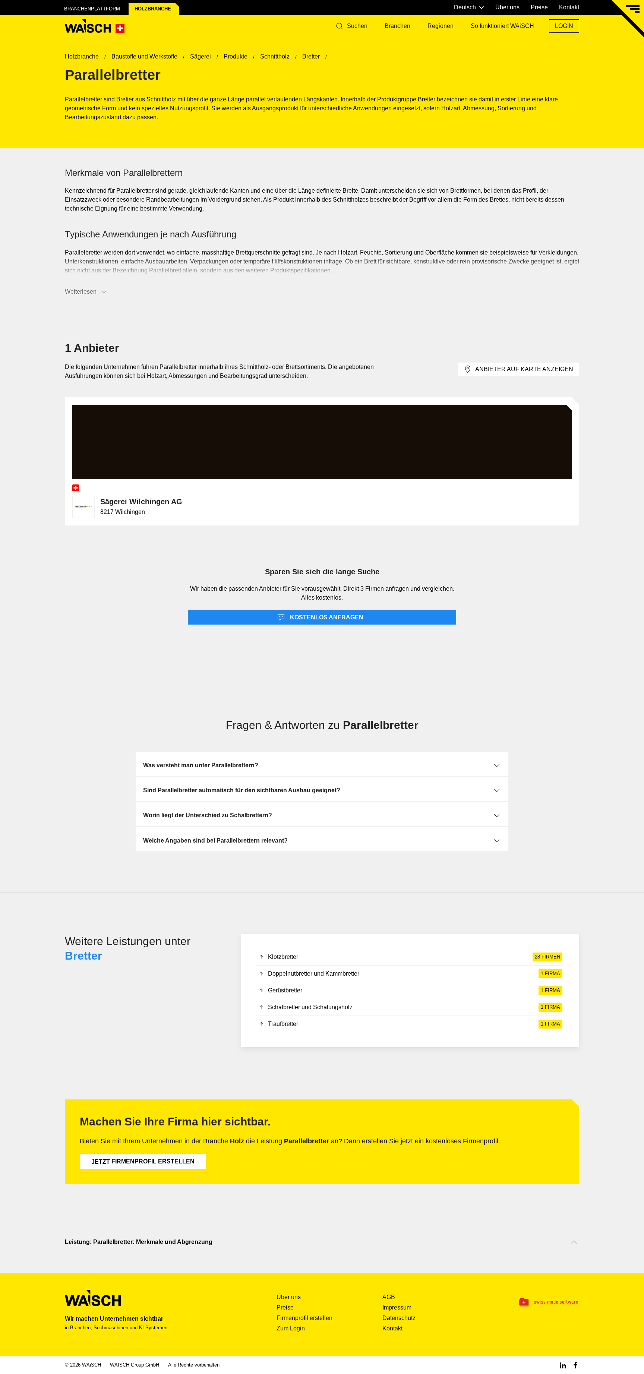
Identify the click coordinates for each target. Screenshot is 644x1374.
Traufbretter (414, 1024)
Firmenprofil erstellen (143, 1161)
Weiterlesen (81, 291)
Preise (539, 7)
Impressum (396, 1307)
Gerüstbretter (414, 990)
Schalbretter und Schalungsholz (414, 1007)
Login (564, 26)
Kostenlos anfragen (325, 617)
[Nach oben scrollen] (574, 1242)
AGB (388, 1297)
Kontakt (569, 7)
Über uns (507, 7)
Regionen (440, 26)
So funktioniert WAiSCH (502, 26)
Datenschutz (399, 1318)
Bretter (83, 956)
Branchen (397, 26)
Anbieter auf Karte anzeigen (524, 369)
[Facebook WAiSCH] (575, 1365)
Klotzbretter (414, 957)
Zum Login (291, 1328)
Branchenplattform (92, 9)
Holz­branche (153, 9)
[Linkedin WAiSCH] (562, 1365)
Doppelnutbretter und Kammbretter (414, 973)
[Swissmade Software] (533, 1302)
